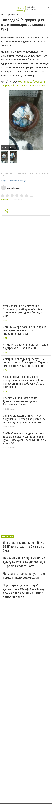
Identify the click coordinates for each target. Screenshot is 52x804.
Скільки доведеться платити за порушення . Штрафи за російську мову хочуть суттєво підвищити (24, 419)
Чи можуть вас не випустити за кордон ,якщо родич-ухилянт (24, 576)
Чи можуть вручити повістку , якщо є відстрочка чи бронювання (25, 346)
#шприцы (4, 181)
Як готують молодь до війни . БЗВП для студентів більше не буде (23, 546)
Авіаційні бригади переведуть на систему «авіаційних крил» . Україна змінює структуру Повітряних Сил (25, 362)
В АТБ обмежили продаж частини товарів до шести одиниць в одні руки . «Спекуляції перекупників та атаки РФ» (24, 438)
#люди (23, 181)
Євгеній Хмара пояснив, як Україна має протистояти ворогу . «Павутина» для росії (24, 330)
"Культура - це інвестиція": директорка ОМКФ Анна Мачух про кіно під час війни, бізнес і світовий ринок (24, 591)
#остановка (14, 181)
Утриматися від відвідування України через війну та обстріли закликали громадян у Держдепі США (23, 311)
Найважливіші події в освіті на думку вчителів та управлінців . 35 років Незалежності (25, 562)
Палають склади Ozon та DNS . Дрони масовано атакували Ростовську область (22, 401)
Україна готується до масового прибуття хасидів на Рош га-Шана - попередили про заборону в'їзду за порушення (25, 381)
